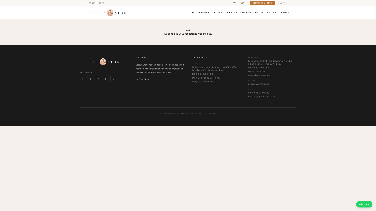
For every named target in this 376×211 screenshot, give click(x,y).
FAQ (235, 3)
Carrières (245, 13)
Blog (242, 3)
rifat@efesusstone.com (203, 81)
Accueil (191, 13)
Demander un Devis (262, 3)
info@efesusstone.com (259, 84)
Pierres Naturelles (210, 13)
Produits (231, 13)
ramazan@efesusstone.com (261, 96)
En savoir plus (142, 79)
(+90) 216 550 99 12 (258, 71)
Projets (259, 13)
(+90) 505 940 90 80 (258, 92)
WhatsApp (364, 204)
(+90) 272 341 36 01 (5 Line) (206, 77)
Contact (284, 13)
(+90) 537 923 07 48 (95, 3)
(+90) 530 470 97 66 (202, 74)
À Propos (271, 13)
